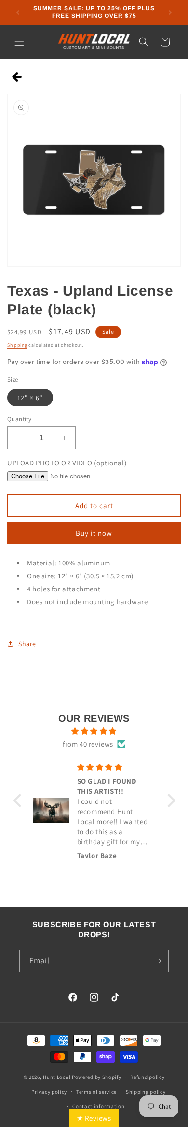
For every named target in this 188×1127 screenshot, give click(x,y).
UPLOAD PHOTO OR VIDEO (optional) (66, 462)
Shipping (17, 345)
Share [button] (27, 643)
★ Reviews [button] (94, 1118)
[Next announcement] (170, 12)
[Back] (17, 78)
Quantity (19, 419)
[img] (94, 731)
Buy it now (94, 533)
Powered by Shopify (96, 1077)
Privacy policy (49, 1092)
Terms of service (96, 1092)
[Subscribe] (157, 961)
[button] (19, 41)
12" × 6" (30, 397)
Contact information (98, 1106)
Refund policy (147, 1077)
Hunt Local (56, 1077)
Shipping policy (146, 1092)
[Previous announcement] (17, 12)
